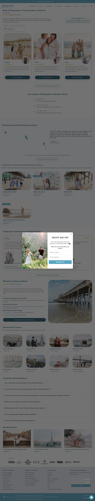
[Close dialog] (71, 234)
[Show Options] (70, 252)
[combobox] (60, 252)
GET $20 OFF (60, 262)
